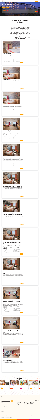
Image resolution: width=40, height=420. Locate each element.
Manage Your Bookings (26, 403)
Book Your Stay (21, 62)
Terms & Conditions (32, 402)
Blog (17, 403)
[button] (32, 11)
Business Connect (19, 402)
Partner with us (25, 402)
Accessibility (31, 403)
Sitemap (18, 404)
